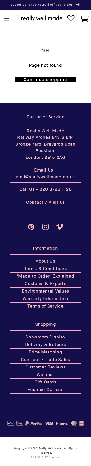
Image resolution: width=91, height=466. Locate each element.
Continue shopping (45, 79)
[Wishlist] (71, 18)
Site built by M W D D (45, 456)
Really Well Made (50, 448)
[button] (6, 18)
